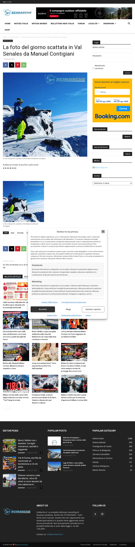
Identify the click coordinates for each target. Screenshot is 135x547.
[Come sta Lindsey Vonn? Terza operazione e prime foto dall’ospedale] (45, 352)
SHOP (7, 30)
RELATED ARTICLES (12, 277)
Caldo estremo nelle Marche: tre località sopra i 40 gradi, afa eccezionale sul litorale (15, 305)
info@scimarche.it (55, 534)
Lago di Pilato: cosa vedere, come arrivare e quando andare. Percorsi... (74, 465)
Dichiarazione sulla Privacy (71, 315)
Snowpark (108, 23)
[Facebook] (5, 65)
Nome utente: (99, 47)
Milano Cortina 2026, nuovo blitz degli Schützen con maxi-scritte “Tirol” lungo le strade (15, 397)
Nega (68, 309)
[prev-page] (4, 408)
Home (7, 23)
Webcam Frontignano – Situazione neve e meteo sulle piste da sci (74, 440)
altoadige (20, 233)
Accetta (43, 309)
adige (12, 233)
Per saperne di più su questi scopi (74, 302)
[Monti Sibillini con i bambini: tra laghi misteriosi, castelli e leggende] (9, 445)
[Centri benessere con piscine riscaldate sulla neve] (54, 453)
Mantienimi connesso (100, 67)
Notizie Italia (21, 23)
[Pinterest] (17, 65)
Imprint (88, 315)
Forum (81, 23)
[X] (11, 65)
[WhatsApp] (23, 65)
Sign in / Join (7, 2)
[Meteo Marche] (100, 167)
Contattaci (123, 544)
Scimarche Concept (100, 544)
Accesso (127, 73)
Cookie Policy (52, 315)
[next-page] (8, 408)
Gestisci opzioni (93, 309)
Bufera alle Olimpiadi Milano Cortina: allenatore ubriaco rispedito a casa (13, 365)
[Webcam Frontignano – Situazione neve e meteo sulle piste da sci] (54, 441)
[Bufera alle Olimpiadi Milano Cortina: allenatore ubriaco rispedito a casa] (16, 352)
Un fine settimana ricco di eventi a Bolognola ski (22, 266)
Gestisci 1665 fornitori (49, 302)
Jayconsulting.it (22, 544)
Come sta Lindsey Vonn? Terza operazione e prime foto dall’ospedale (44, 365)
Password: (97, 55)
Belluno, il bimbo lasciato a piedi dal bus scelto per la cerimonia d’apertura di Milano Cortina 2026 (74, 397)
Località (92, 23)
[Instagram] (102, 514)
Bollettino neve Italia (62, 23)
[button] (103, 231)
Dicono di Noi (85, 544)
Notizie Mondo (39, 23)
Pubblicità (113, 544)
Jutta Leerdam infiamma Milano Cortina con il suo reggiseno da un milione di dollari (73, 334)
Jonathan (21, 453)
